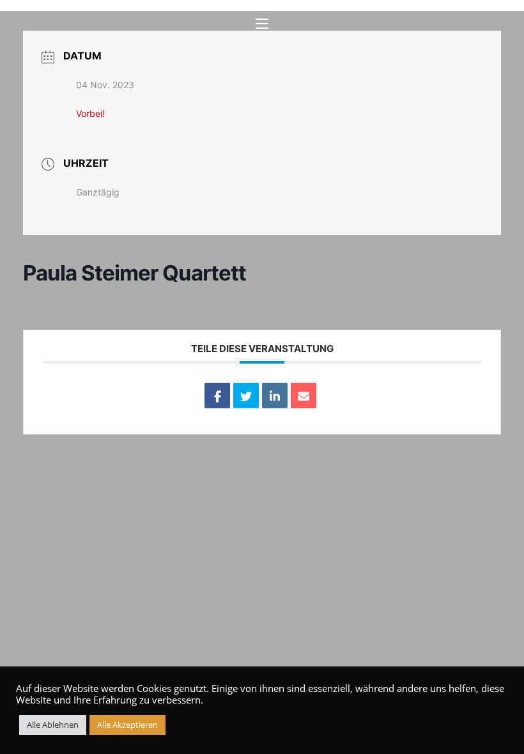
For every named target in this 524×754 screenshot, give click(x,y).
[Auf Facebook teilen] (217, 395)
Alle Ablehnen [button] (53, 724)
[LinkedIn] (275, 395)
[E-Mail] (303, 395)
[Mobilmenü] (262, 24)
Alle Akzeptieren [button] (127, 724)
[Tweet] (246, 395)
